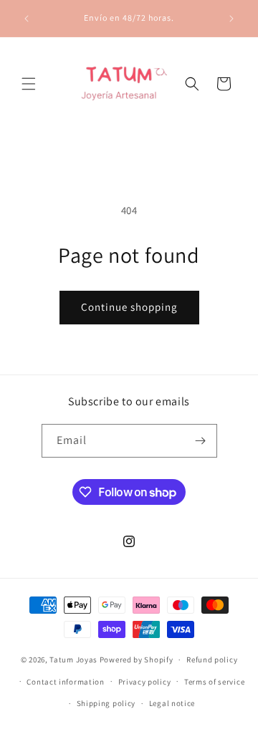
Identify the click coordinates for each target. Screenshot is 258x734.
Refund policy (211, 660)
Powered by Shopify (136, 660)
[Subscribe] (200, 441)
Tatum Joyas (73, 660)
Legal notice (172, 703)
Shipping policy (106, 703)
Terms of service (214, 682)
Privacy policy (144, 682)
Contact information (65, 682)
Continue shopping (129, 307)
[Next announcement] (231, 18)
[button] (28, 84)
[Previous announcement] (26, 18)
